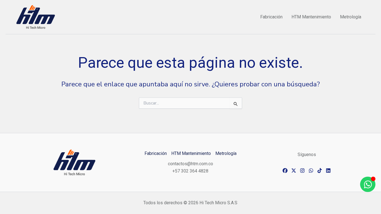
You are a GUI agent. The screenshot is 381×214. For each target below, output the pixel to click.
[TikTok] (320, 170)
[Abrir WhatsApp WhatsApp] (367, 184)
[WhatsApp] (311, 170)
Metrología (350, 17)
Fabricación (271, 17)
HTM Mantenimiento (311, 17)
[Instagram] (302, 170)
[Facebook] (285, 170)
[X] (294, 170)
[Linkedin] (328, 170)
